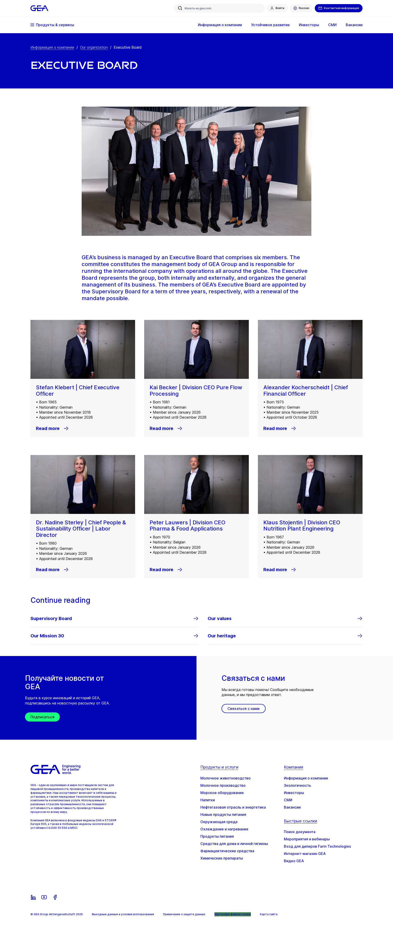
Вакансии (292, 807)
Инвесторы (294, 792)
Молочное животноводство (225, 778)
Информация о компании (52, 47)
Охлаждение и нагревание (224, 829)
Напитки (207, 800)
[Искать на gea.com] (180, 8)
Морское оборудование (222, 792)
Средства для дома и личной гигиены (234, 843)
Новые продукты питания (223, 814)
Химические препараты (221, 858)
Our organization (94, 47)
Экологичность (297, 785)
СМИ (288, 800)
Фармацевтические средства (227, 851)
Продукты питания (217, 836)
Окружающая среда (218, 821)
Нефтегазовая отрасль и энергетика (233, 807)
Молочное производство (223, 785)
